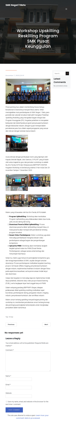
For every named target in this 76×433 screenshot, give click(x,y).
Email (8, 385)
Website (9, 393)
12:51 (22, 75)
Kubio (54, 430)
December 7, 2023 (12, 75)
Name (8, 376)
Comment (10, 350)
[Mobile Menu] (66, 9)
